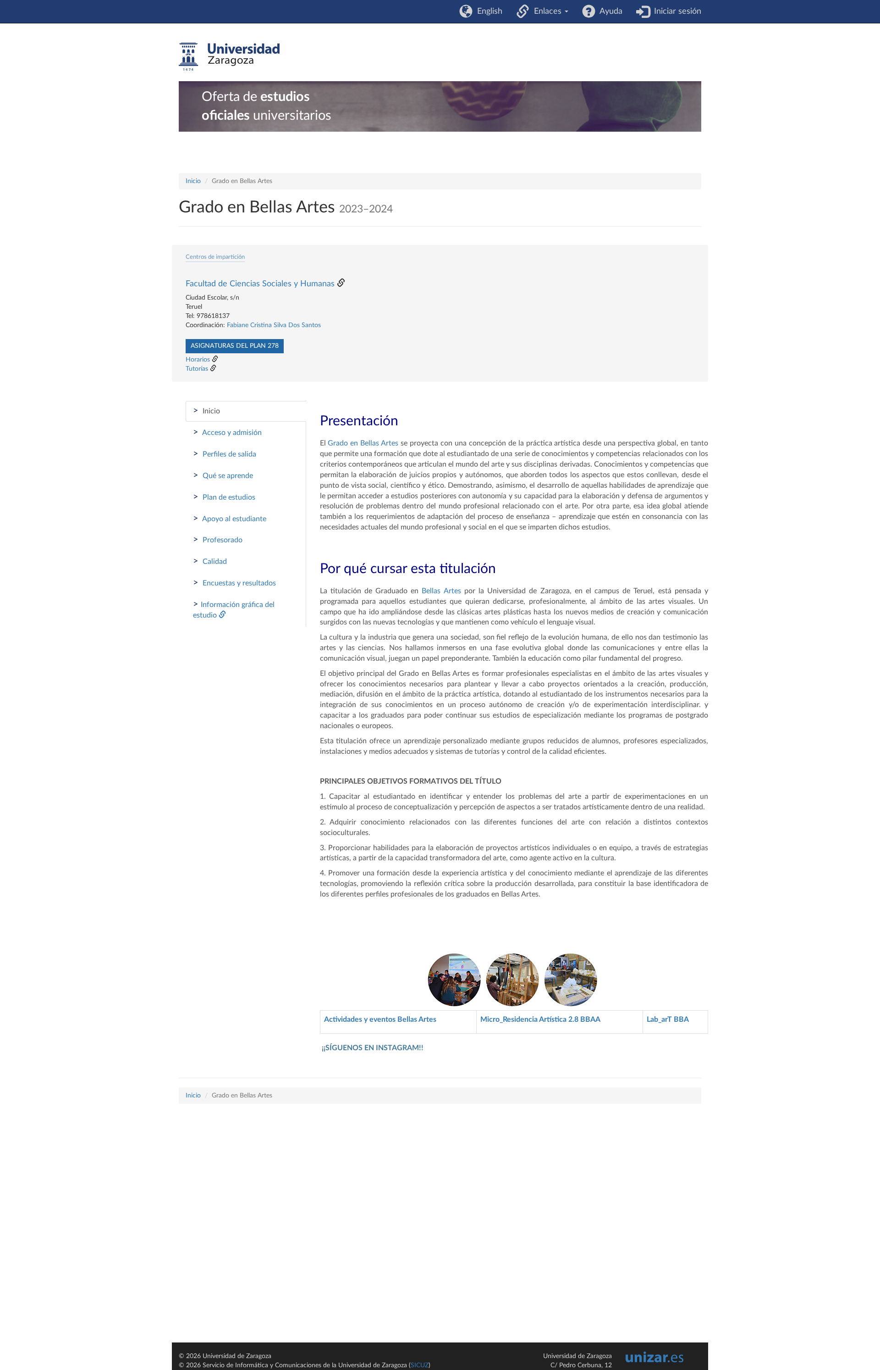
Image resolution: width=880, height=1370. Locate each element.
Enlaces (546, 11)
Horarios (198, 359)
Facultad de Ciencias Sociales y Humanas (260, 284)
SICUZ (420, 1365)
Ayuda (608, 11)
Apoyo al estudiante (229, 518)
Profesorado (217, 539)
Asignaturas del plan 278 (235, 346)
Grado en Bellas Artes (364, 443)
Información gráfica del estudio (234, 609)
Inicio (193, 181)
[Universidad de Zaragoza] (229, 57)
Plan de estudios (224, 496)
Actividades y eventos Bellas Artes (380, 1019)
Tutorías (197, 369)
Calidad (210, 561)
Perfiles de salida (224, 453)
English (487, 11)
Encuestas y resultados (234, 582)
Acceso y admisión (227, 432)
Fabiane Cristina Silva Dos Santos (274, 325)
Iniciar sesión (675, 11)
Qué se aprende (223, 475)
